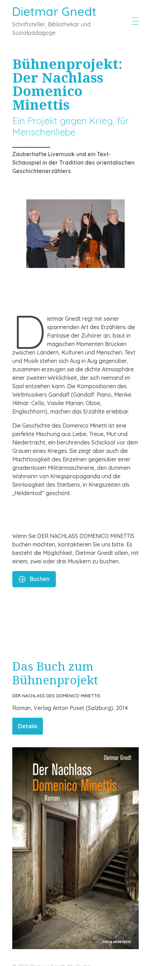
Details (27, 726)
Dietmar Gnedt (54, 11)
